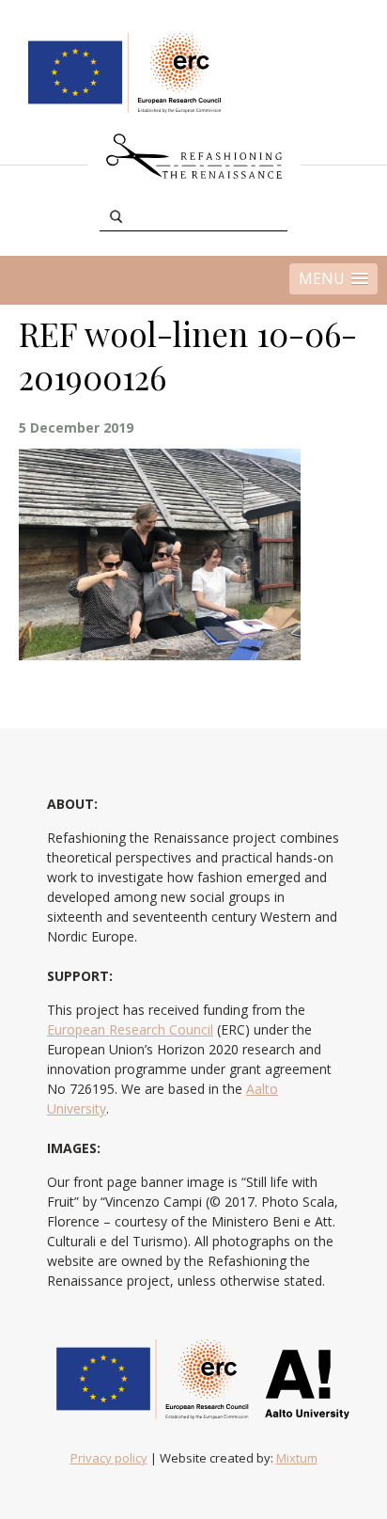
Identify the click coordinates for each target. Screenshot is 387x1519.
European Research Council (130, 1029)
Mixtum (296, 1457)
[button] (333, 278)
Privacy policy (108, 1457)
